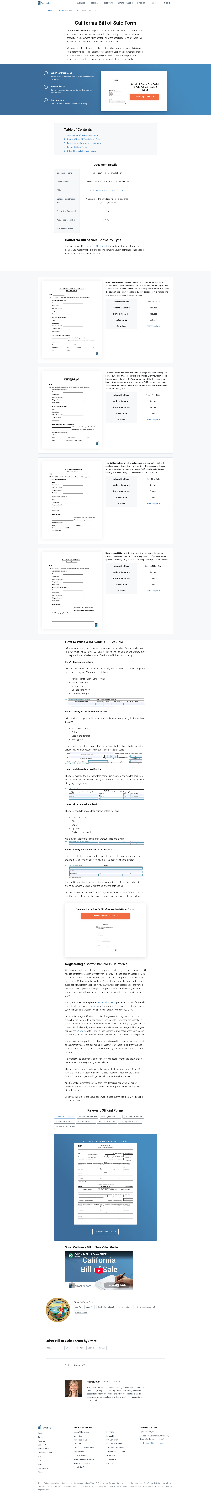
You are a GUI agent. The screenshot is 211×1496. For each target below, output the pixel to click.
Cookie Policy (43, 1468)
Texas (49, 1348)
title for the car (93, 1006)
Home (49, 10)
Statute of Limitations (115, 1448)
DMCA (40, 1464)
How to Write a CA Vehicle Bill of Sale (83, 139)
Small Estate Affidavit (106, 1307)
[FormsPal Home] (44, 1427)
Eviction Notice (81, 1313)
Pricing (40, 1472)
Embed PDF (110, 1436)
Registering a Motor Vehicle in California (84, 143)
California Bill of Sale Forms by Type (82, 135)
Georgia (91, 1348)
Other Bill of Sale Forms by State (81, 151)
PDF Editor (110, 1432)
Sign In (167, 3)
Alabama (101, 1348)
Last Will (78, 1307)
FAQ (39, 1457)
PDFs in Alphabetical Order (84, 1459)
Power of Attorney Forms (84, 1448)
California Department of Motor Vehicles (107, 190)
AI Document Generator (115, 1452)
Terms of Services (45, 1453)
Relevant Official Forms (77, 147)
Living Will (89, 1307)
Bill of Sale (78, 1436)
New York (79, 1348)
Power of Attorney (125, 1307)
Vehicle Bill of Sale (81, 1440)
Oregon (69, 1348)
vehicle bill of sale (104, 1002)
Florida (58, 1348)
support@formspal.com (153, 1443)
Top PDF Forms (80, 1452)
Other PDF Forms (80, 1455)
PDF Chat (110, 1463)
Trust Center (111, 1459)
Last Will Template (81, 1432)
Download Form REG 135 (105, 1232)
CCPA (40, 1460)
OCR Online (110, 1455)
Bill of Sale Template (64, 10)
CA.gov (80, 1031)
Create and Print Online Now (105, 916)
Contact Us (42, 1445)
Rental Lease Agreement (146, 1307)
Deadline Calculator (114, 1444)
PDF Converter (112, 1440)
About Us (41, 1441)
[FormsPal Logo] (44, 2)
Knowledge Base (80, 1467)
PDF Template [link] (153, 326)
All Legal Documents (82, 1463)
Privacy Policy (43, 1449)
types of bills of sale (98, 246)
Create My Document (144, 96)
